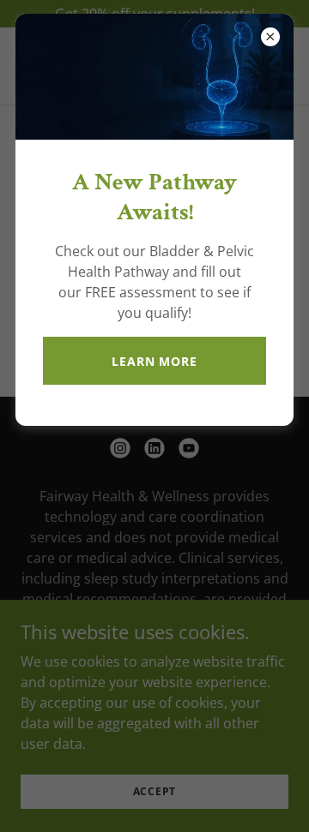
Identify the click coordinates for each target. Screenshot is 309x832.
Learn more (154, 361)
